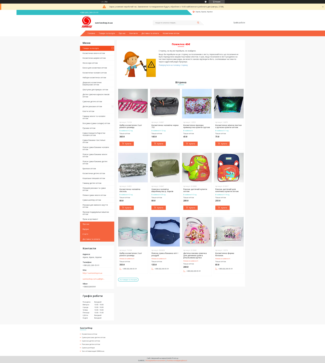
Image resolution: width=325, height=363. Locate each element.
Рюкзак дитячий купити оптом (195, 190)
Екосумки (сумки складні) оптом (96, 123)
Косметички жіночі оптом (94, 53)
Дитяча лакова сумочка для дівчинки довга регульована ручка (195, 255)
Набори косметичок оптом (94, 77)
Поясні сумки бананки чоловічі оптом (96, 148)
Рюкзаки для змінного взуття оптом (95, 206)
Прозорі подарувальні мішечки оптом (96, 213)
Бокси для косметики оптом (95, 68)
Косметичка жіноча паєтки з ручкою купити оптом (228, 126)
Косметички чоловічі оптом (95, 72)
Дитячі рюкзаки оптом (92, 106)
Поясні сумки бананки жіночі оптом (95, 155)
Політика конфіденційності (177, 360)
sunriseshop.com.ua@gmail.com (94, 279)
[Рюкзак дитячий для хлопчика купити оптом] (229, 168)
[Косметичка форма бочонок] (229, 232)
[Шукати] (198, 23)
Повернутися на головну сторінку (173, 65)
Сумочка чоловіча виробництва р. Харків (162, 190)
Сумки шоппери (88, 348)
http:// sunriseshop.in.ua (92, 273)
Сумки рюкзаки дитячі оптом (93, 337)
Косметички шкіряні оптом (94, 58)
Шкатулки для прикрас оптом (95, 89)
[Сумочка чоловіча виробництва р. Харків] (165, 168)
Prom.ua (175, 358)
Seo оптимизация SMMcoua (93, 351)
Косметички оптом (171, 33)
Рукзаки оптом (89, 128)
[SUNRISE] (86, 22)
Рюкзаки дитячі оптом (91, 344)
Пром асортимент (90, 219)
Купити (128, 143)
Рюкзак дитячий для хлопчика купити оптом (227, 190)
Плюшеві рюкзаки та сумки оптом (94, 189)
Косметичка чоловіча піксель (129, 190)
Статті (85, 234)
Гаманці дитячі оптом (92, 183)
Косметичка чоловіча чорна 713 (164, 126)
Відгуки (86, 229)
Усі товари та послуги (128, 279)
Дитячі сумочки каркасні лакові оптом (96, 95)
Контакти (133, 33)
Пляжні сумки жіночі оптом (94, 195)
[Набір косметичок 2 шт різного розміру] (133, 104)
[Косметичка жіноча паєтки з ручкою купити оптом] (229, 104)
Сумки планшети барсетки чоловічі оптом (94, 134)
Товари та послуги (107, 33)
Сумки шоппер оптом (92, 200)
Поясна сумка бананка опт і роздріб (164, 254)
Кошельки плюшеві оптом (94, 178)
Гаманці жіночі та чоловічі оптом (94, 117)
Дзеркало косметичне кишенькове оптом (92, 83)
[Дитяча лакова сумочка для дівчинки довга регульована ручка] (197, 232)
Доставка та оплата (150, 33)
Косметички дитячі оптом (94, 173)
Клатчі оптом (88, 111)
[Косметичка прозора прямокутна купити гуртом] (197, 104)
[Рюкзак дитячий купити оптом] (197, 168)
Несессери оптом (90, 63)
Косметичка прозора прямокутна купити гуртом (196, 126)
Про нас (122, 33)
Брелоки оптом (89, 168)
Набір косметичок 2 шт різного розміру (130, 126)
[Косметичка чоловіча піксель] (133, 168)
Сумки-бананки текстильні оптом (94, 141)
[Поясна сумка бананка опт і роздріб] (165, 232)
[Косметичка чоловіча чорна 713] (165, 104)
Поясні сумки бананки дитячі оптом (95, 162)
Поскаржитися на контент (155, 360)
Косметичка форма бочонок (224, 254)
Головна (91, 33)
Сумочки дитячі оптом (92, 101)
